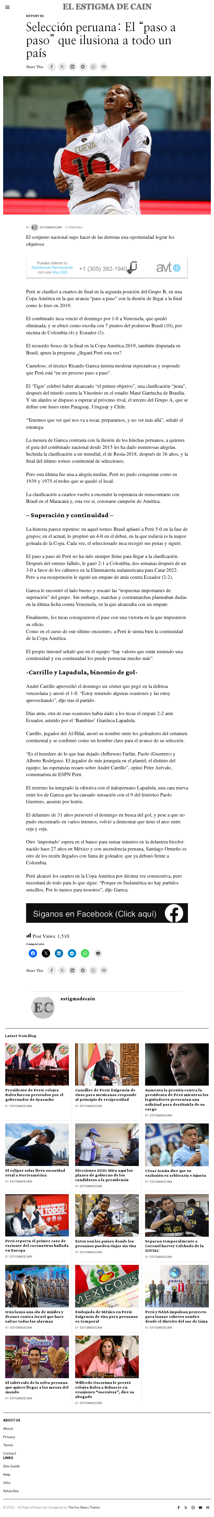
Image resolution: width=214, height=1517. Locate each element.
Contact (9, 1453)
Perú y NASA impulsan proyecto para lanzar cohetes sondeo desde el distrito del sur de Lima (176, 1317)
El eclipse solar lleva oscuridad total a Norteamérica (35, 1172)
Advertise (11, 1491)
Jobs (6, 1482)
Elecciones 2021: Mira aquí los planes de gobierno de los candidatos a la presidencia (104, 1175)
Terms (8, 1445)
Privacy (9, 1437)
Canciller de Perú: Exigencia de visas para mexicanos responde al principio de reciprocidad (105, 1095)
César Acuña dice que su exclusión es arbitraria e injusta (175, 1173)
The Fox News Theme (84, 1507)
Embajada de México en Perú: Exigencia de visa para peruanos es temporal (106, 1317)
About (8, 1428)
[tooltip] (51, 67)
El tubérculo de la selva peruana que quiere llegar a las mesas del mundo (37, 1387)
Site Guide (11, 1466)
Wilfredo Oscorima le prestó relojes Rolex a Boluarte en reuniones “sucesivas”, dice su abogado (104, 1389)
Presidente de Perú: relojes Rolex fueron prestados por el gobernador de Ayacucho (34, 1095)
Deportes (35, 16)
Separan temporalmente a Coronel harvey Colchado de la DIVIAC (174, 1246)
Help (6, 1474)
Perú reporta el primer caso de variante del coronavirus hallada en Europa (37, 1246)
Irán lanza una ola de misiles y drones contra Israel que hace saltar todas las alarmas (34, 1317)
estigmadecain (51, 227)
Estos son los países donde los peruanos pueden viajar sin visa (105, 1243)
